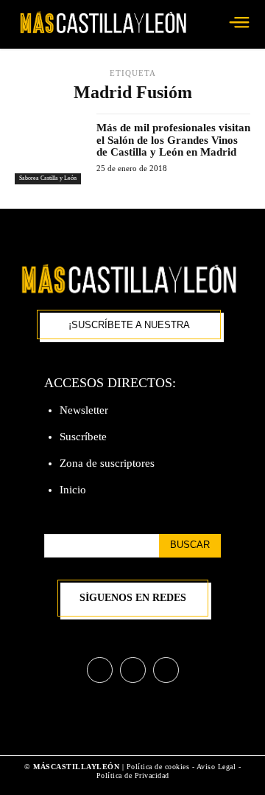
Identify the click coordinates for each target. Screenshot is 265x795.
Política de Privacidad (132, 775)
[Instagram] (133, 670)
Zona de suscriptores (107, 463)
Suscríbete (83, 436)
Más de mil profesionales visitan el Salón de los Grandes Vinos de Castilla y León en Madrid (173, 140)
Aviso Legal (218, 767)
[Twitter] (166, 670)
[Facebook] (100, 670)
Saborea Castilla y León (48, 178)
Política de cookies (158, 767)
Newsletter (84, 410)
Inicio (73, 490)
